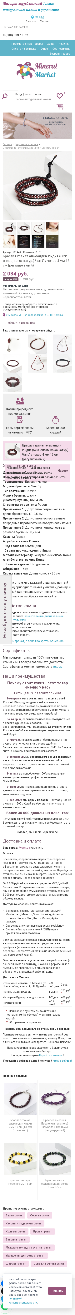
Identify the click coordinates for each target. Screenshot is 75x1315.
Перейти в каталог (51, 1055)
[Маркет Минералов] (37, 69)
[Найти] (5, 96)
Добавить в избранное (20, 322)
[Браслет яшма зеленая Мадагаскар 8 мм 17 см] (55, 1159)
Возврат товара (60, 53)
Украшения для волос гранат (25, 1255)
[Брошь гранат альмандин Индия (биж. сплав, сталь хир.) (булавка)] (12, 344)
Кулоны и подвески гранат (24, 1223)
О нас (44, 48)
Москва (39, 16)
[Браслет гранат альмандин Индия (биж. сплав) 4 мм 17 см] (12, 382)
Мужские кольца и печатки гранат (29, 1247)
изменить (37, 847)
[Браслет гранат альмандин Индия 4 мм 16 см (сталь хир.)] (12, 363)
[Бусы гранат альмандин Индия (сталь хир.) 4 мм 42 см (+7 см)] (62, 344)
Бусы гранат (14, 1215)
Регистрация (33, 94)
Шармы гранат (16, 1263)
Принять (57, 1290)
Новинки (64, 43)
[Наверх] (62, 461)
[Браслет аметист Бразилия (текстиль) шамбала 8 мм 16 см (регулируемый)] (55, 1099)
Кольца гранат (16, 1231)
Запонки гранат (16, 1239)
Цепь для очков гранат (48, 1263)
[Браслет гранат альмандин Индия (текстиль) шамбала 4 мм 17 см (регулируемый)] (62, 363)
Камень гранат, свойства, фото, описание (33, 641)
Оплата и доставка (24, 48)
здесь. (57, 666)
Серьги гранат (39, 1215)
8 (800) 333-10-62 (15, 35)
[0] (60, 96)
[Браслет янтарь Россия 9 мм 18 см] (20, 1159)
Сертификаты (61, 48)
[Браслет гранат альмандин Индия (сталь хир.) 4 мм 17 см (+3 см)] (37, 344)
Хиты (50, 43)
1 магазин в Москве (37, 21)
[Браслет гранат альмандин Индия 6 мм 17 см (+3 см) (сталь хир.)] (20, 1099)
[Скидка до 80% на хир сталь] (37, 126)
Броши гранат (42, 1231)
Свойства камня (40, 467)
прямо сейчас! (62, 1060)
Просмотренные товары (27, 43)
